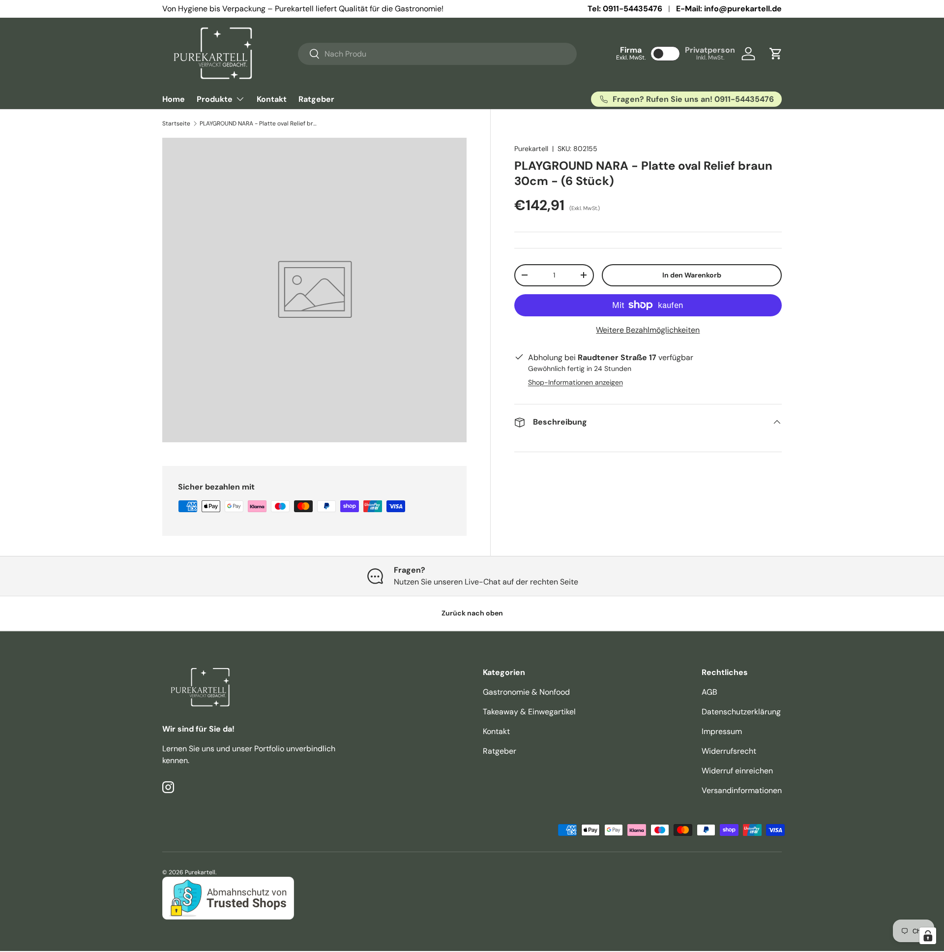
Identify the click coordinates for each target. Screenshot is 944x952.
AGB (709, 692)
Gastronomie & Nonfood (526, 692)
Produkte (215, 99)
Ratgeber (316, 99)
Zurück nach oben (472, 613)
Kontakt (272, 99)
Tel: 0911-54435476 (625, 8)
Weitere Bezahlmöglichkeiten (648, 330)
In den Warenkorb (691, 275)
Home (173, 99)
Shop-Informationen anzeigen (575, 382)
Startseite (176, 123)
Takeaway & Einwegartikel (529, 711)
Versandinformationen (742, 790)
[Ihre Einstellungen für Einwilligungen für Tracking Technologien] (927, 935)
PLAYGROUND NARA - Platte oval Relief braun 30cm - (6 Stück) (259, 123)
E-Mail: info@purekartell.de (729, 8)
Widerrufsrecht (729, 751)
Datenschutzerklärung (741, 711)
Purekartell (531, 148)
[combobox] (437, 54)
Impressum (722, 731)
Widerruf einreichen (737, 771)
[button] (776, 53)
